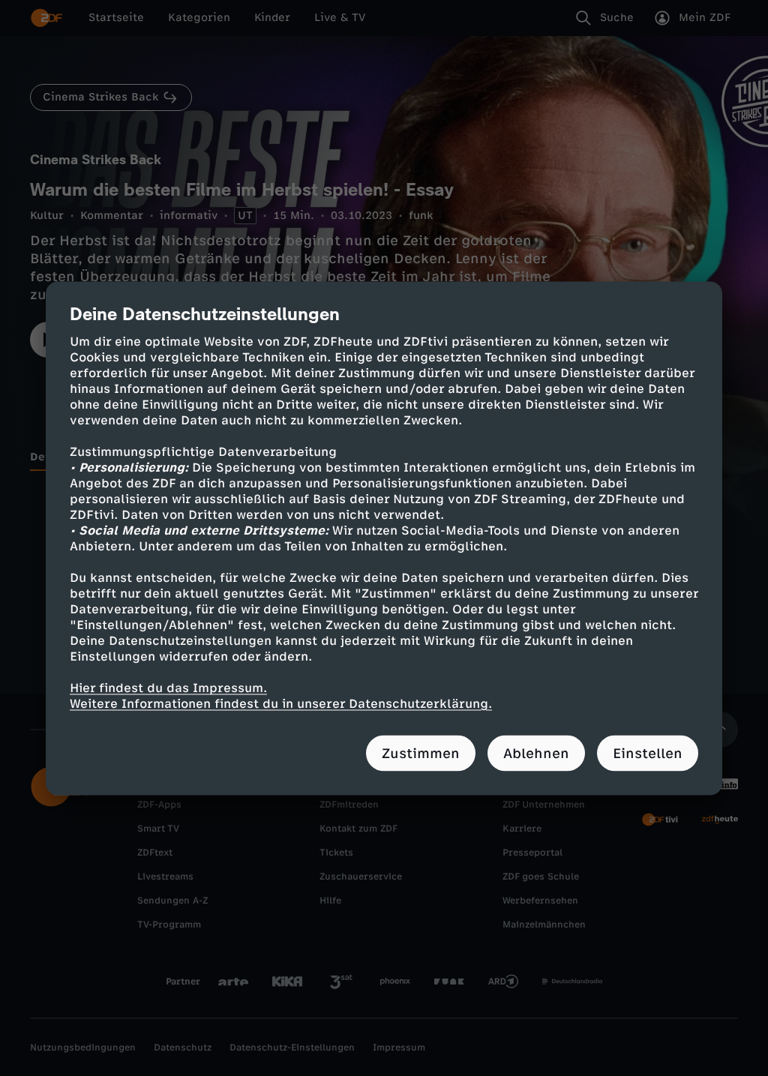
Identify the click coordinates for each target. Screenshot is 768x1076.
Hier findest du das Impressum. (168, 687)
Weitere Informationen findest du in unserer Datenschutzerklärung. (281, 703)
